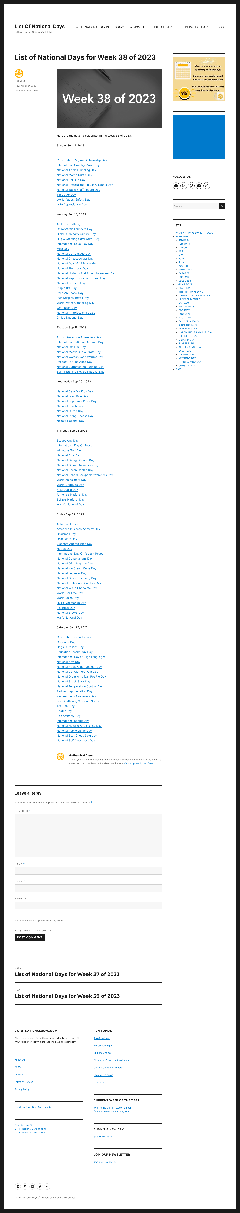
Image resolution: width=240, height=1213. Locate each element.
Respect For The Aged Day (74, 362)
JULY (181, 262)
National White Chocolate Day (77, 588)
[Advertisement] (199, 138)
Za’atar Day (64, 711)
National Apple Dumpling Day (76, 170)
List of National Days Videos (30, 1132)
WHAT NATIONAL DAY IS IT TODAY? (100, 27)
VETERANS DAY (187, 358)
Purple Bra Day (67, 288)
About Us (20, 1059)
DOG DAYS (184, 310)
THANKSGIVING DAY (190, 361)
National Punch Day (70, 406)
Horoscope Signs (103, 1045)
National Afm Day (68, 661)
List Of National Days (40, 26)
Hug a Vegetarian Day (71, 602)
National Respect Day (71, 283)
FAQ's (18, 1067)
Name (20, 864)
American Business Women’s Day (78, 529)
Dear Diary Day (67, 539)
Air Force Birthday (69, 224)
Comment (23, 811)
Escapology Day (68, 440)
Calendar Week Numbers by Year (112, 1111)
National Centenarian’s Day (75, 558)
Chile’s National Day (70, 317)
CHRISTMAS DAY (188, 365)
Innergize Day (66, 607)
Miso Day (63, 248)
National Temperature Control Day (80, 686)
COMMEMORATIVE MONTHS (194, 295)
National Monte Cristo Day (74, 175)
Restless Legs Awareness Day (76, 696)
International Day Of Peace (74, 445)
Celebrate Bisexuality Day (74, 637)
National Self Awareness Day (76, 740)
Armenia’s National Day (72, 494)
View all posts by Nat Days (138, 763)
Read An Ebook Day (70, 293)
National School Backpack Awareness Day (85, 475)
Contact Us (21, 1074)
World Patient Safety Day (73, 199)
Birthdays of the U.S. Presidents (111, 1060)
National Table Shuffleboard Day (78, 189)
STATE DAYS (185, 288)
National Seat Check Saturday (77, 735)
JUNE (182, 258)
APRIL (182, 251)
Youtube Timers (23, 1125)
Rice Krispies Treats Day (73, 298)
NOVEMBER (185, 277)
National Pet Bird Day (71, 180)
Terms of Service (24, 1081)
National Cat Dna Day (71, 347)
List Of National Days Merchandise (33, 1107)
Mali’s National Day (69, 617)
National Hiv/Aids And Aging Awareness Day (86, 273)
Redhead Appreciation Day (74, 691)
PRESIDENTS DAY (188, 336)
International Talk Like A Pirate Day (80, 342)
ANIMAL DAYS (186, 306)
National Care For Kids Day (75, 391)
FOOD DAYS (185, 317)
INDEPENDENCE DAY (190, 347)
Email (20, 881)
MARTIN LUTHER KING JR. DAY (195, 332)
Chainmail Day (66, 534)
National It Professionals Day (76, 312)
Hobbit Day (64, 548)
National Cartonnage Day (74, 253)
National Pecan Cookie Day (75, 470)
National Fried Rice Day (72, 396)
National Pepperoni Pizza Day (76, 401)
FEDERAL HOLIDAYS (195, 27)
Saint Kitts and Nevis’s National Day (80, 371)
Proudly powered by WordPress (58, 1197)
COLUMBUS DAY (188, 354)
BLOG (221, 27)
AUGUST (183, 265)
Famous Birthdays (103, 1075)
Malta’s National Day (70, 504)
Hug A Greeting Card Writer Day (78, 239)
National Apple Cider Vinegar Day (79, 666)
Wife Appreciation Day (72, 204)
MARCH (183, 247)
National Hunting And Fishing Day (79, 725)
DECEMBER (185, 280)
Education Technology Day (75, 652)
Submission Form (103, 1136)
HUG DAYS (184, 313)
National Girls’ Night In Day (75, 563)
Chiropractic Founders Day (74, 229)
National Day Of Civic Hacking (77, 263)
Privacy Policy (22, 1089)
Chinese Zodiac (102, 1052)
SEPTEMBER (185, 269)
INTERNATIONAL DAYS (191, 291)
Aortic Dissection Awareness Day (79, 337)
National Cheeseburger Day (75, 258)
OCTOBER (184, 273)
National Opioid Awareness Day (78, 465)
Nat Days (20, 80)
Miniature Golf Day (69, 450)
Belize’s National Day (71, 499)
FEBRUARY (184, 243)
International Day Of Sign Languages (81, 657)
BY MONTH (136, 27)
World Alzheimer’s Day (71, 480)
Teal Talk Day (66, 706)
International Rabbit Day (73, 720)
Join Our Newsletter (105, 1161)
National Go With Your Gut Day (77, 671)
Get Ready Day (67, 307)
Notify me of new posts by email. (33, 930)
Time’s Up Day (66, 194)
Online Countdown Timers (108, 1067)
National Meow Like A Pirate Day (79, 352)
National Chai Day (69, 455)
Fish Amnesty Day (69, 716)
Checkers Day (66, 642)
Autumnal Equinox (69, 524)
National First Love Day (72, 268)
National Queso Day (70, 411)
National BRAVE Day (70, 612)
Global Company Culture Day (76, 234)
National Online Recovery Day (76, 578)
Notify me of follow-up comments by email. (39, 920)
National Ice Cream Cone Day (76, 568)
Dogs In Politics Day (70, 647)
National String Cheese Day (75, 416)
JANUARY (184, 240)
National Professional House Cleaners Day (85, 185)
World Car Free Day (70, 593)
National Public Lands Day (74, 730)
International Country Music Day (78, 165)
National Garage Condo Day (75, 460)
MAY (181, 254)
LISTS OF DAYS (163, 27)
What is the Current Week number (112, 1107)
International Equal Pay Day (75, 244)
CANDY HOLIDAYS (189, 321)
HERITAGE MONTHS (189, 299)
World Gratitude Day (70, 484)
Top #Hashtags (102, 1038)
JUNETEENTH (186, 343)
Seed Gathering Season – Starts (78, 701)
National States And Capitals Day (79, 583)
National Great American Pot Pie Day (81, 676)
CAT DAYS (184, 302)
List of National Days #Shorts (30, 1128)
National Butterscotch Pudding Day (80, 366)
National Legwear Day (71, 573)
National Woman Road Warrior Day (80, 357)
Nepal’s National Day (70, 421)
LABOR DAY (185, 350)
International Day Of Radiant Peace (80, 553)
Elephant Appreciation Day (74, 543)
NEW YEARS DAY (188, 328)
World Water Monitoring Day (76, 303)
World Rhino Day (68, 598)
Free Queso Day (67, 489)
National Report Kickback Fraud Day (81, 278)
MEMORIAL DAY (187, 339)
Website (21, 898)
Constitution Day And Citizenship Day (82, 160)
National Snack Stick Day (73, 681)
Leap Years (100, 1082)
